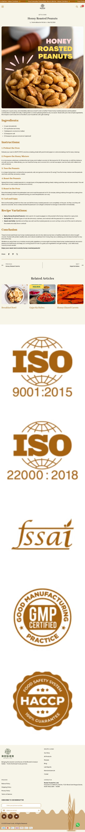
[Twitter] (17, 254)
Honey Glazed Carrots (67, 307)
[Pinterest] (13, 254)
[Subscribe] (38, 810)
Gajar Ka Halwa (36, 307)
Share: (3, 254)
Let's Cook (42, 15)
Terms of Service (7, 794)
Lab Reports (47, 767)
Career (46, 774)
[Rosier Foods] (42, 7)
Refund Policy (6, 783)
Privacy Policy (6, 791)
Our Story (47, 753)
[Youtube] (16, 816)
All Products (47, 756)
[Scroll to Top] (79, 815)
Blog (45, 763)
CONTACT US (48, 780)
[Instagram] (10, 816)
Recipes (46, 760)
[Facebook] (9, 254)
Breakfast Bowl (9, 307)
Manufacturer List (49, 770)
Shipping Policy (6, 787)
